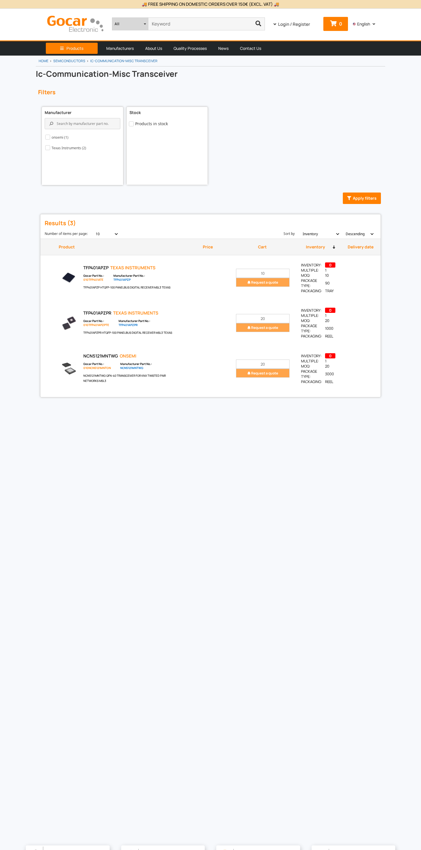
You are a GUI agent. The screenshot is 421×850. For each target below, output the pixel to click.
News (223, 48)
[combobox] (103, 233)
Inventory (315, 247)
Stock (135, 112)
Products (74, 48)
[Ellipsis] (258, 23)
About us (153, 48)
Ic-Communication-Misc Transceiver (124, 60)
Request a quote (264, 282)
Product (67, 247)
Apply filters (365, 198)
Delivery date (360, 247)
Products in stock (151, 123)
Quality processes (190, 48)
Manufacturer (58, 112)
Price (208, 247)
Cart (262, 247)
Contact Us (250, 48)
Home (43, 60)
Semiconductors (69, 60)
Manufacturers (120, 48)
